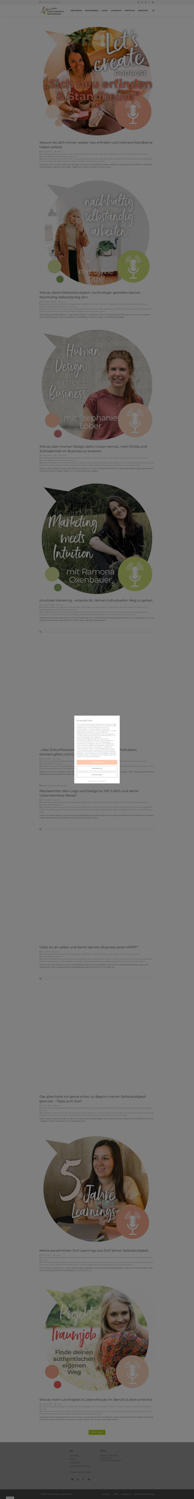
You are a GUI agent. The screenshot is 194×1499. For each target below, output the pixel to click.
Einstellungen (97, 775)
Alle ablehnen (97, 768)
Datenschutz (92, 781)
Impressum (102, 781)
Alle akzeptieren (97, 762)
